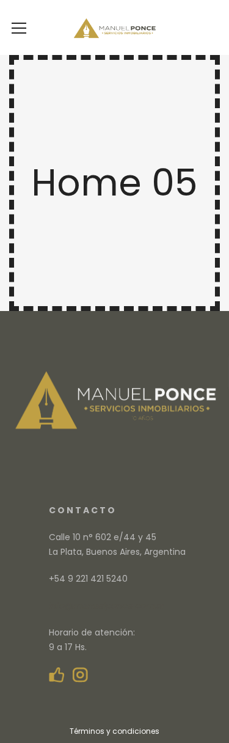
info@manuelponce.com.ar (107, 605)
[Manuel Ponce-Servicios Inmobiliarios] (114, 27)
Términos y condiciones (114, 731)
